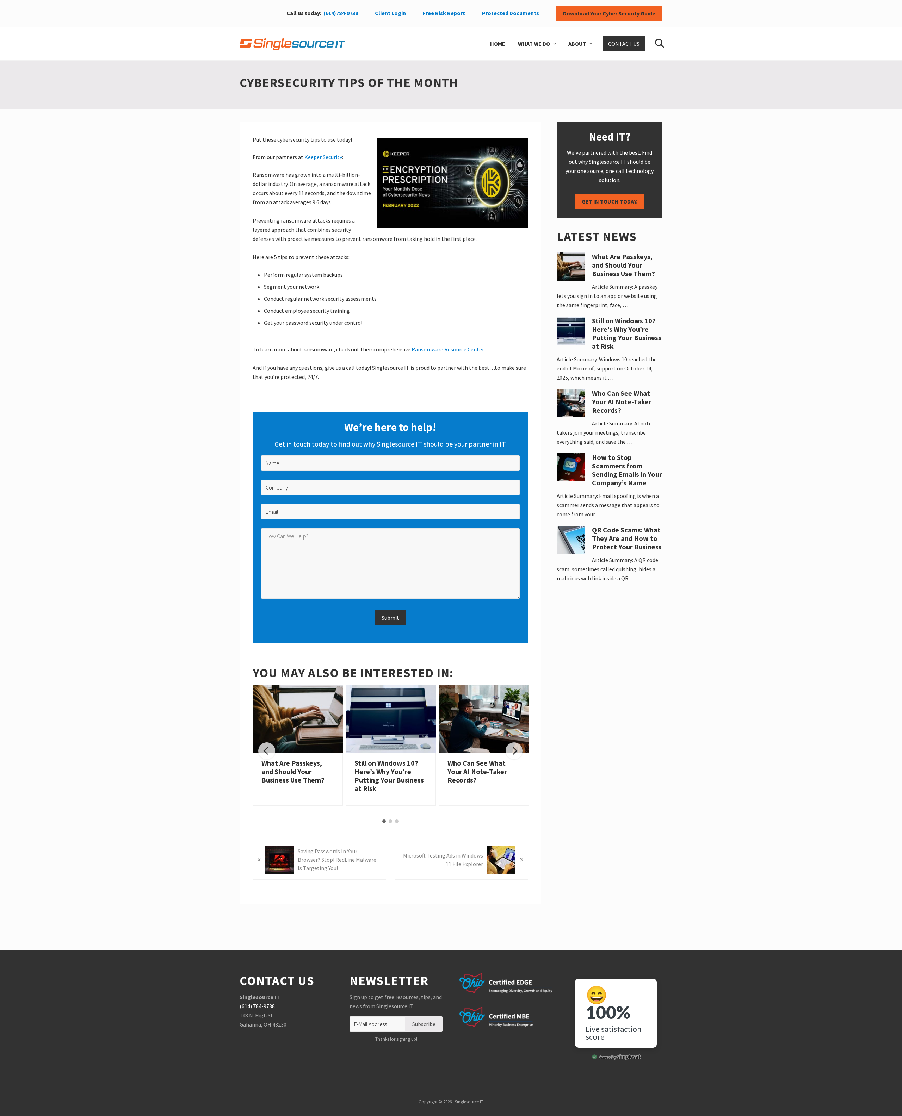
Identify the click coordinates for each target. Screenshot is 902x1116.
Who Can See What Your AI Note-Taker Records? (477, 771)
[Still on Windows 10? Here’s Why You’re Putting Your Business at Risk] (391, 718)
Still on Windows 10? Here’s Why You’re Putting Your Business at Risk (389, 776)
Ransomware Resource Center (448, 349)
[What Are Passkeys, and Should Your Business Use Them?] (298, 718)
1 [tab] (384, 821)
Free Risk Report (444, 13)
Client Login (390, 13)
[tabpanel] (298, 745)
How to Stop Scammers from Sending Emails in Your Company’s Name (627, 470)
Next (514, 750)
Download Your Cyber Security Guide (609, 13)
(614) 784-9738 (257, 1006)
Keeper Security (323, 157)
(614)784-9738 (340, 13)
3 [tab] (397, 821)
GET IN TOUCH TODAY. (609, 201)
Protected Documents (510, 13)
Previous (266, 750)
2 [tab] (390, 821)
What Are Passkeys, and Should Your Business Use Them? (293, 771)
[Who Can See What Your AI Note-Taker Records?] (484, 718)
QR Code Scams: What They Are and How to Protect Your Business (627, 538)
